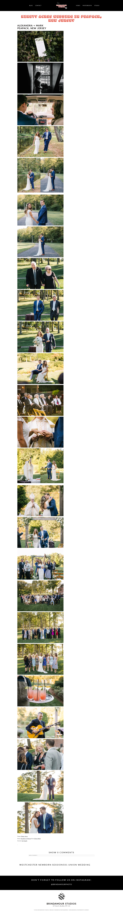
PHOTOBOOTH (87, 5)
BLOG (31, 5)
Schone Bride (37, 838)
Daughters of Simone (26, 838)
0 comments (61, 852)
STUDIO (96, 5)
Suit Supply (24, 841)
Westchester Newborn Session (41, 865)
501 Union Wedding (76, 865)
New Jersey (38, 28)
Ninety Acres (24, 836)
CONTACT (38, 5)
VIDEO (78, 5)
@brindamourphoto (61, 884)
